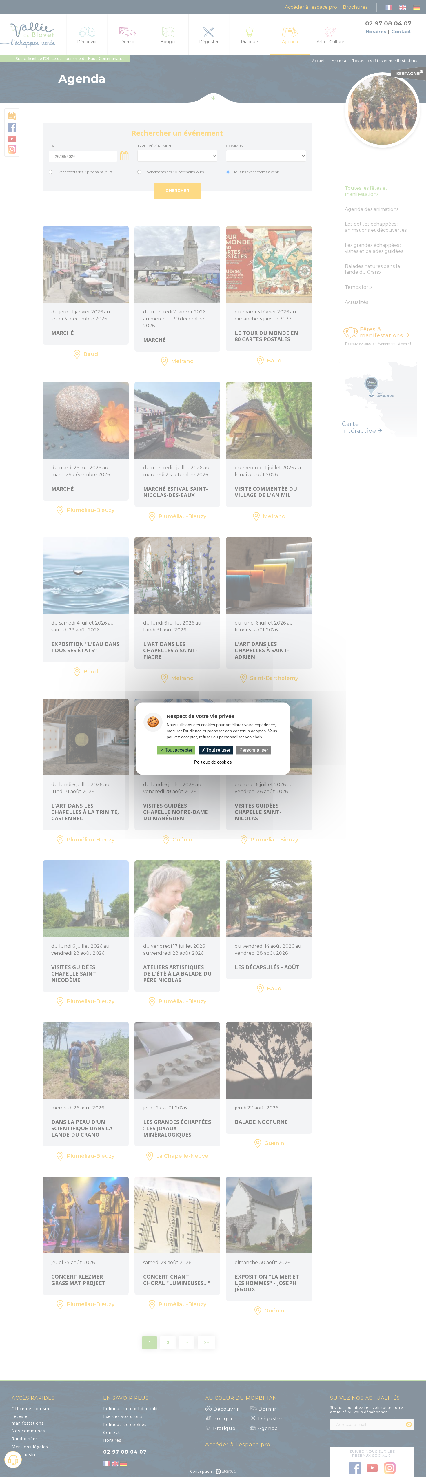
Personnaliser (253, 750)
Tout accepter (178, 750)
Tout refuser (217, 750)
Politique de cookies (213, 762)
